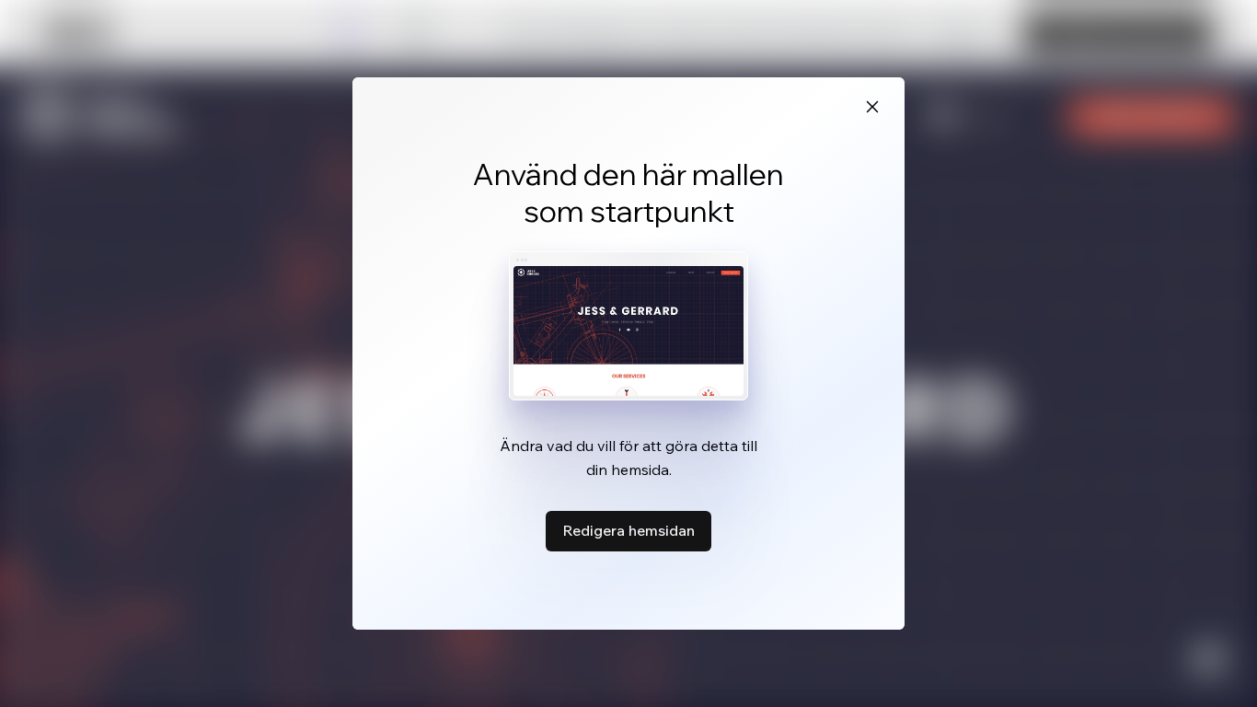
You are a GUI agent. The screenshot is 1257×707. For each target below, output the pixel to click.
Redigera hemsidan (628, 530)
